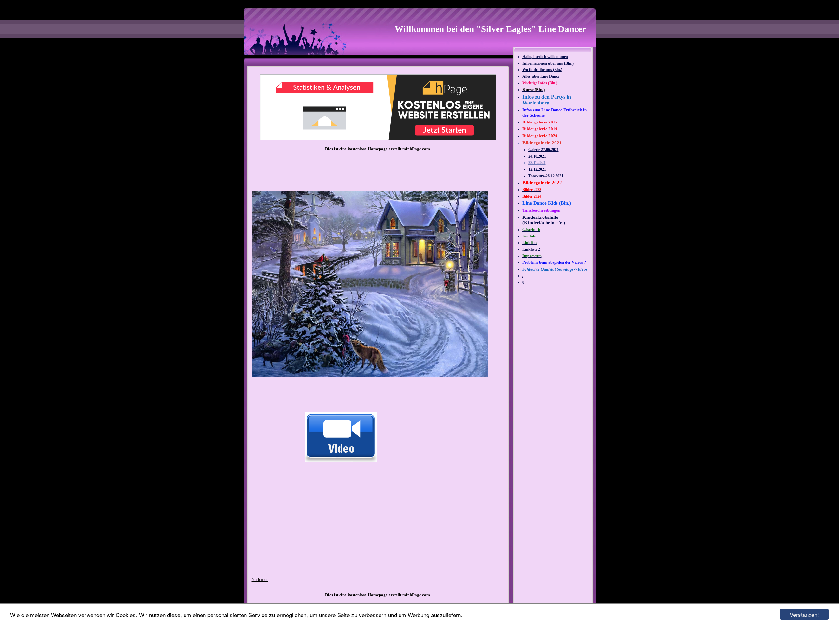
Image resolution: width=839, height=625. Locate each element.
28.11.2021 (537, 163)
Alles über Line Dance (540, 76)
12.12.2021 (537, 169)
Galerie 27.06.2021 (543, 149)
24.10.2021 (537, 156)
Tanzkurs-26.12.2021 (545, 176)
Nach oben (260, 580)
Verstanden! (804, 614)
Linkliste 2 (531, 249)
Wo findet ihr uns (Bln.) (542, 69)
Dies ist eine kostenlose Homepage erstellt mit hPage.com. (378, 148)
